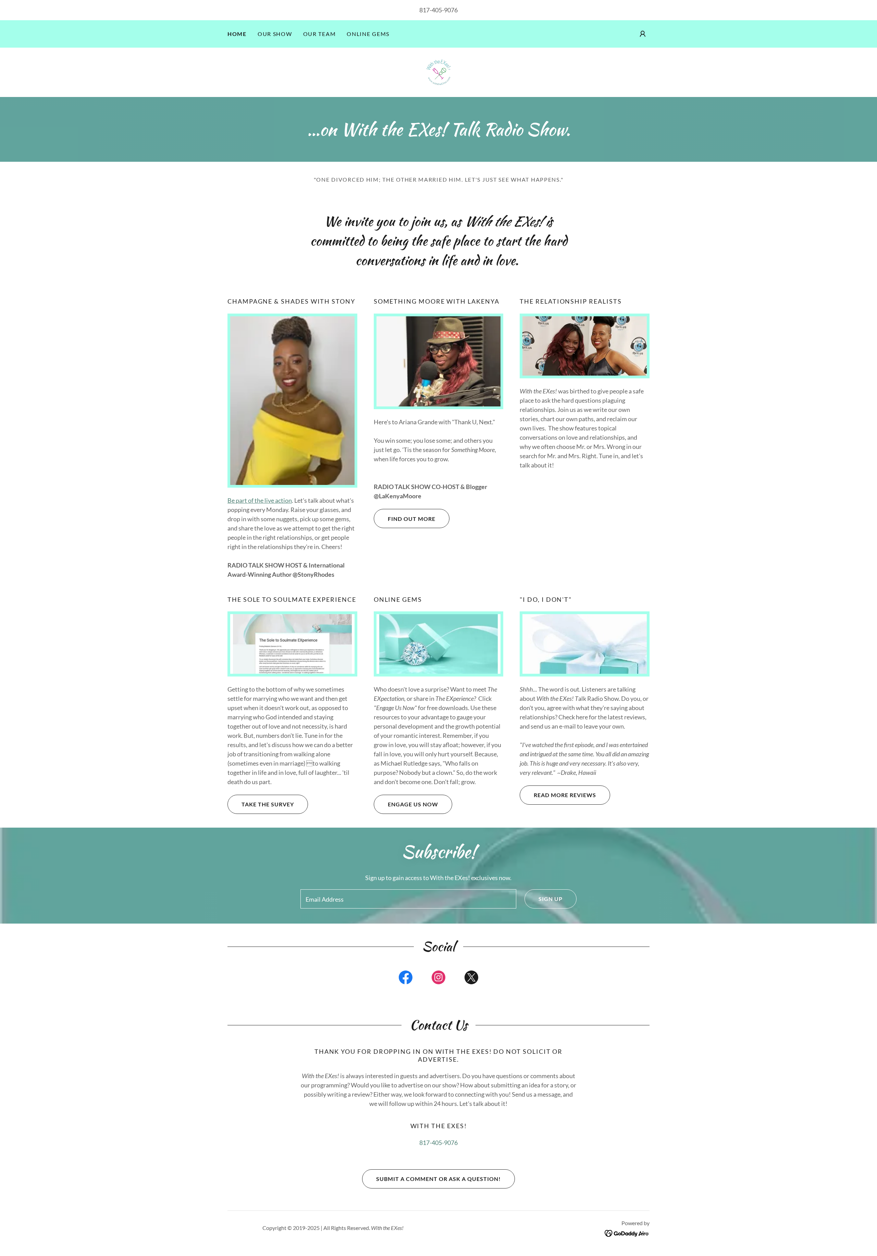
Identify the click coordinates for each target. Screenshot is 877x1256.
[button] (643, 34)
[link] (438, 71)
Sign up (551, 898)
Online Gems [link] (368, 34)
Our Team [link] (319, 34)
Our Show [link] (275, 34)
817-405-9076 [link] (438, 10)
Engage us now (413, 804)
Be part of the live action (259, 500)
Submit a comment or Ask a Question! (438, 1178)
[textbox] (408, 899)
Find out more (411, 518)
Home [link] (237, 34)
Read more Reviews (565, 795)
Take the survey (268, 804)
